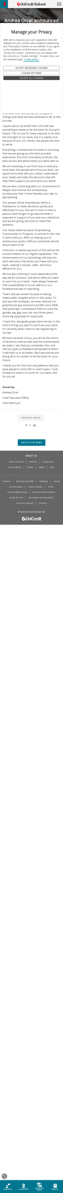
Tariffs (51, 487)
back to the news (31, 442)
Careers (30, 467)
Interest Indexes (35, 487)
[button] (59, 4)
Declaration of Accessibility (40, 497)
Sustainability (15, 467)
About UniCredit (16, 462)
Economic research (25, 503)
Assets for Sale (16, 497)
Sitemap (43, 503)
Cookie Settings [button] (32, 73)
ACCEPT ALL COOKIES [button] (31, 78)
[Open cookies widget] (4, 1176)
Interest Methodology (17, 492)
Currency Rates (16, 487)
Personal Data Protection (43, 492)
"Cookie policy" (31, 59)
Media (42, 467)
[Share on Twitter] (30, 425)
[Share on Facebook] (26, 425)
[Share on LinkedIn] (34, 425)
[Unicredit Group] (31, 519)
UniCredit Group (30, 418)
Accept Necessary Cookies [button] (32, 67)
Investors (33, 462)
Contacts (6, 481)
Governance (48, 462)
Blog (52, 467)
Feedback (43, 481)
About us (31, 455)
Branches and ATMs (25, 481)
